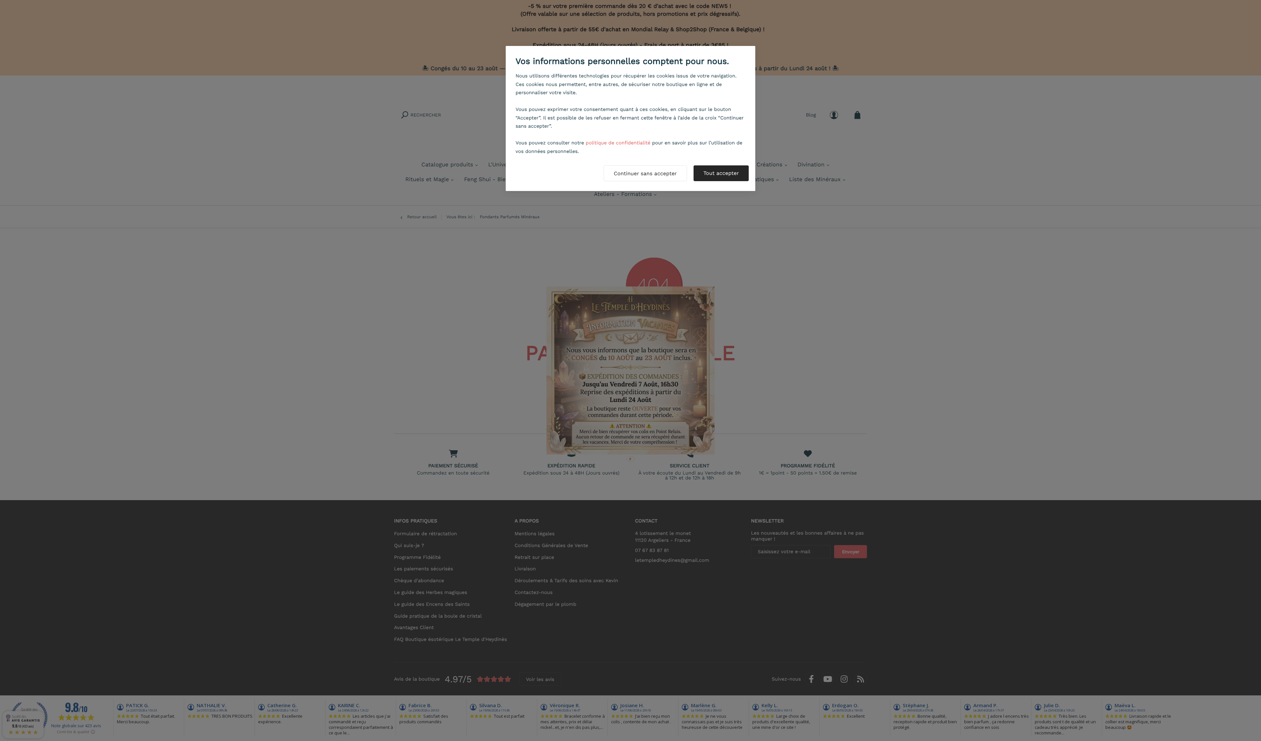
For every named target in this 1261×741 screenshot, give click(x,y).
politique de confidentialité (618, 143)
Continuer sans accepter (645, 173)
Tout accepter (721, 173)
